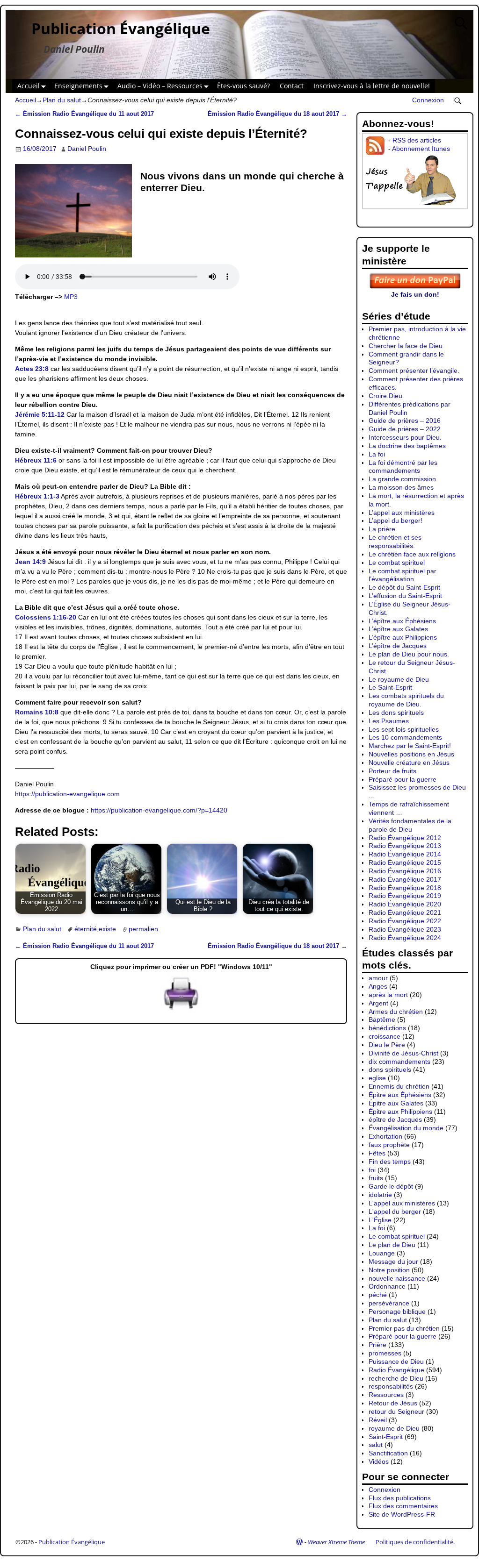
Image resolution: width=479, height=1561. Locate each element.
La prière (382, 529)
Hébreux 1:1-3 (37, 496)
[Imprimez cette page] (181, 1010)
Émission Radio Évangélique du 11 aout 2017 (84, 114)
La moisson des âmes (401, 487)
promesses (385, 1353)
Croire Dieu (385, 395)
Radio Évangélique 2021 (405, 912)
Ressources (386, 1394)
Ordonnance (387, 1286)
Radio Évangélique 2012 (405, 837)
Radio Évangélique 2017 (405, 879)
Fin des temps (390, 1161)
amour (378, 978)
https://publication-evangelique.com (67, 794)
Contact (292, 85)
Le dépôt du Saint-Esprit (404, 587)
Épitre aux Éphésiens (400, 1094)
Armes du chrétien (396, 1011)
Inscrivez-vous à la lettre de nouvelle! (371, 85)
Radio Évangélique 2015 (405, 862)
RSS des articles (416, 140)
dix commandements (399, 1061)
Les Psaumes (389, 721)
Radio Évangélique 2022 (405, 921)
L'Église (380, 1220)
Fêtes (377, 1153)
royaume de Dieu (394, 1428)
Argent (378, 1003)
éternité (85, 929)
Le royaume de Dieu (399, 679)
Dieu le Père (387, 1044)
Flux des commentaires (403, 1506)
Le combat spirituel (397, 562)
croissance (384, 1036)
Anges (378, 986)
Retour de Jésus (393, 1403)
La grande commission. (403, 479)
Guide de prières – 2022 (405, 429)
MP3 (71, 296)
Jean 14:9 (30, 561)
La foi (377, 454)
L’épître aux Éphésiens (402, 621)
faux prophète (389, 1144)
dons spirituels (390, 1069)
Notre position (389, 1270)
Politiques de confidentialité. (415, 1542)
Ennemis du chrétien (399, 1086)
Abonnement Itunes (421, 148)
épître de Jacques (395, 1119)
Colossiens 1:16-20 (45, 617)
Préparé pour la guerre (402, 779)
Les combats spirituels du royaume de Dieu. (406, 700)
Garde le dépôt (391, 1186)
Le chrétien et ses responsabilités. (395, 541)
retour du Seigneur (396, 1411)
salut (376, 1444)
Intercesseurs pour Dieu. (405, 437)
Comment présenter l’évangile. (414, 370)
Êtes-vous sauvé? (243, 85)
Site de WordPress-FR (402, 1514)
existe (107, 929)
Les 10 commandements (405, 737)
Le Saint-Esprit (390, 687)
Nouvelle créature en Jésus (409, 762)
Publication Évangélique (120, 28)
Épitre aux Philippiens (400, 1111)
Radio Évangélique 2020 (405, 904)
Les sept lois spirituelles (404, 729)
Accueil (28, 85)
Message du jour (393, 1261)
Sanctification (388, 1453)
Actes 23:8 (32, 368)
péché (378, 1294)
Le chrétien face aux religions (412, 554)
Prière (377, 1344)
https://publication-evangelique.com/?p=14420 (159, 810)
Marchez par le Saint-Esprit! (410, 745)
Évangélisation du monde (406, 1128)
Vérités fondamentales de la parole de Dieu (410, 825)
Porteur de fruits (392, 771)
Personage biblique (397, 1311)
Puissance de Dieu (396, 1361)
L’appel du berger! (395, 520)
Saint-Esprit (386, 1436)
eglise (377, 1078)
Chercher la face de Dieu (406, 345)
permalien (143, 929)
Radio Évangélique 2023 (405, 929)
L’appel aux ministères (402, 512)
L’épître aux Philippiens (403, 637)
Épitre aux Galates (396, 1103)
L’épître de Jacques (398, 645)
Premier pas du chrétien (404, 1328)
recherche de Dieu (396, 1378)
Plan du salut (62, 100)
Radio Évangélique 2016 (405, 871)
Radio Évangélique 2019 (405, 895)
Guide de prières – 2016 (405, 420)
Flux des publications (400, 1498)
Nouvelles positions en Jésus (411, 754)
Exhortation (385, 1136)
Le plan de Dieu (392, 1244)
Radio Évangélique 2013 (405, 845)
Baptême (382, 1019)
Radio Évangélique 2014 (405, 854)
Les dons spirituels (396, 712)
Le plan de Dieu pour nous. (409, 654)
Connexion (428, 100)
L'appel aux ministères (402, 1203)
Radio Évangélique (396, 1370)
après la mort (388, 994)
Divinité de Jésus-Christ (403, 1053)
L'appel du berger (395, 1211)
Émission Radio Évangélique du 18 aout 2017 (277, 114)
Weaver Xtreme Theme (336, 1542)
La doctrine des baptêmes (407, 445)
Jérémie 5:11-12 (40, 414)
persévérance (389, 1303)
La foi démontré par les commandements (403, 467)
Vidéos (379, 1461)
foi (372, 1170)
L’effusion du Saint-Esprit (405, 595)
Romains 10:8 (36, 712)
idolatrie (380, 1194)
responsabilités (391, 1386)
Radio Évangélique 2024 (405, 937)
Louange (382, 1253)
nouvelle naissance (397, 1278)
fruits (376, 1178)
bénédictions (387, 1028)
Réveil (378, 1420)
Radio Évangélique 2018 (405, 887)
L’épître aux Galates (398, 629)
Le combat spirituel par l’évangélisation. (402, 575)
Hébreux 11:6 (36, 460)
